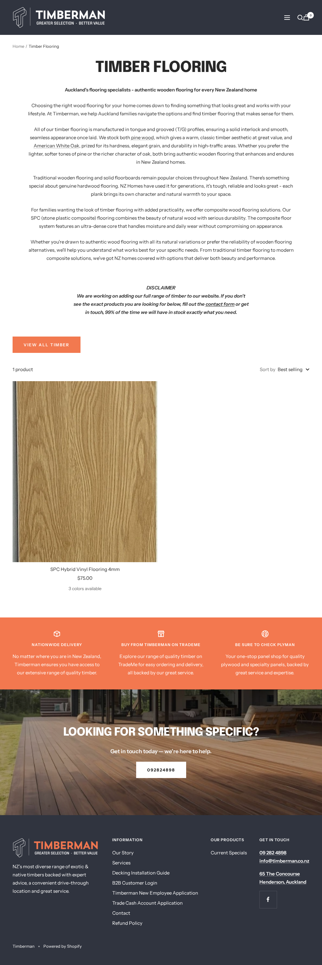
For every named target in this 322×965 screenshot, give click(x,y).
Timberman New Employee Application (155, 893)
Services (121, 863)
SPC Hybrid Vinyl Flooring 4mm (85, 569)
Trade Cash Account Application (147, 903)
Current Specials (229, 853)
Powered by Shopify (62, 946)
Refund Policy (127, 923)
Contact (121, 913)
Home (18, 46)
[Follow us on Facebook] (268, 899)
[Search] (300, 17)
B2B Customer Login (134, 883)
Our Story (123, 853)
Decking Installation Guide (140, 873)
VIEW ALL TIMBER (46, 344)
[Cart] (306, 17)
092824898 (161, 769)
